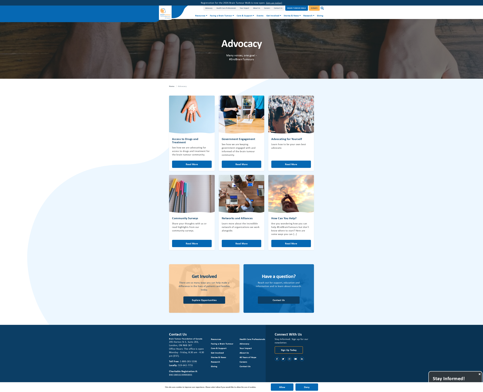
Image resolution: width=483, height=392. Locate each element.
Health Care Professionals (226, 8)
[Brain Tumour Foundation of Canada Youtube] (295, 359)
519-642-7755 (185, 365)
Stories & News (291, 15)
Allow (282, 387)
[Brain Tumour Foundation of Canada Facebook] (277, 359)
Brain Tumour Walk (296, 8)
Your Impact (244, 8)
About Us (256, 8)
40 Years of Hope (248, 357)
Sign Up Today (289, 350)
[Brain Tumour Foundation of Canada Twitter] (283, 359)
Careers (267, 8)
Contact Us (278, 8)
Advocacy (208, 8)
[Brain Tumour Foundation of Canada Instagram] (289, 359)
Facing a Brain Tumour (221, 15)
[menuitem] (201, 16)
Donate (314, 8)
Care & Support (244, 15)
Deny (306, 387)
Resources (200, 15)
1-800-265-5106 (188, 361)
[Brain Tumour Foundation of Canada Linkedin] (302, 359)
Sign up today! (274, 2)
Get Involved (272, 15)
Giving (320, 15)
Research (307, 15)
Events (260, 15)
